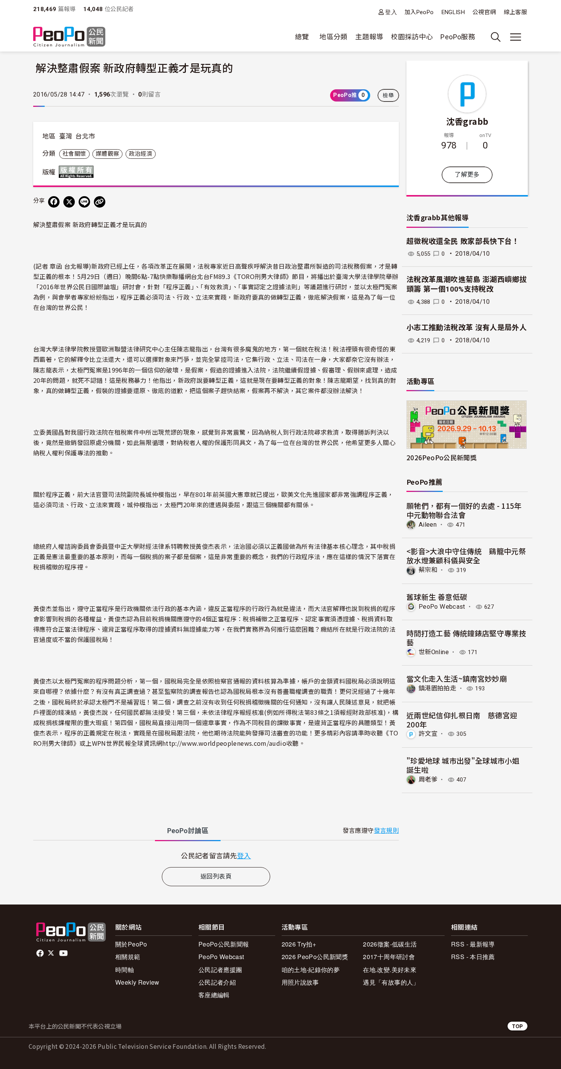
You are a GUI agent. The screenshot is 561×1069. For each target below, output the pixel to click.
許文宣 (428, 733)
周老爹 (428, 779)
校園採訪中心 (412, 37)
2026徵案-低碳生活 (390, 944)
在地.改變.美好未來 (389, 969)
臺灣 (66, 136)
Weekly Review (137, 982)
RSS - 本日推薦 (473, 956)
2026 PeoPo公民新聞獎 (315, 956)
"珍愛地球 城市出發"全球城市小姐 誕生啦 (462, 765)
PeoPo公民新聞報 (223, 944)
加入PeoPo (419, 12)
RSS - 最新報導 (473, 944)
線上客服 (515, 12)
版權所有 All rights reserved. (78, 172)
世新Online (434, 652)
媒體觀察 (107, 153)
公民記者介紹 (217, 982)
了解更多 (467, 174)
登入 (391, 12)
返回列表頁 (216, 876)
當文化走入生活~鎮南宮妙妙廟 (456, 678)
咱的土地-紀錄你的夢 (311, 969)
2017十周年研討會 (389, 956)
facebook (40, 953)
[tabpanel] (216, 855)
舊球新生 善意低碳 (436, 597)
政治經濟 (140, 153)
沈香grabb (467, 121)
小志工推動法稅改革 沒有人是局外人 (466, 327)
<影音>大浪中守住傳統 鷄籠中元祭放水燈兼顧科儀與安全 (466, 555)
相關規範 (127, 956)
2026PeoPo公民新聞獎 (441, 457)
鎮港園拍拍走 (437, 688)
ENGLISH (453, 12)
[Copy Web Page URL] (99, 202)
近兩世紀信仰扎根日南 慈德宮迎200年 (461, 719)
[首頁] (69, 37)
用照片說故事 (300, 982)
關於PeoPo (131, 944)
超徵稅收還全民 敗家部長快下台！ (462, 241)
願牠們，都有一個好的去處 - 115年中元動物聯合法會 (464, 510)
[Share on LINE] (84, 202)
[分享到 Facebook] (54, 202)
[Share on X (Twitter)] (69, 202)
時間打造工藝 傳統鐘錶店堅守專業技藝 (466, 637)
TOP (517, 1026)
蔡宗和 (428, 570)
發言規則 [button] (386, 830)
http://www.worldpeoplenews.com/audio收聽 (230, 743)
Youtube (64, 953)
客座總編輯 (214, 994)
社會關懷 (74, 153)
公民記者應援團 (220, 969)
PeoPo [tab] (187, 831)
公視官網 (484, 12)
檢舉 (388, 95)
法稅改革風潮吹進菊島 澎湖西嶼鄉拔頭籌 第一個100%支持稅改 (466, 284)
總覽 (302, 37)
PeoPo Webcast (442, 606)
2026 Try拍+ (299, 944)
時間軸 (124, 969)
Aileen (428, 524)
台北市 (85, 136)
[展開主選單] (515, 37)
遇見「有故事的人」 (391, 982)
